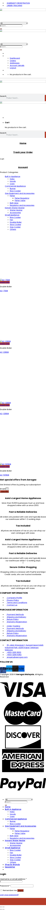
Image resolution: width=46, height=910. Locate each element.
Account (23, 167)
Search (3, 96)
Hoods (13, 181)
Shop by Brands (12, 864)
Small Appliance (12, 215)
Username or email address (13, 879)
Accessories (15, 212)
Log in (20, 890)
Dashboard (15, 58)
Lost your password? (9, 894)
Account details (17, 65)
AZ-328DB (4, 413)
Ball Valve (14, 203)
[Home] (23, 138)
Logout (13, 67)
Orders (13, 60)
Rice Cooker (15, 191)
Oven (12, 183)
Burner (13, 188)
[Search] (1, 28)
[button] (23, 78)
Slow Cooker (15, 224)
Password (5, 885)
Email (2, 488)
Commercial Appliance (15, 186)
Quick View (5, 282)
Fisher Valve (20, 200)
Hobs (12, 179)
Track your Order (23, 152)
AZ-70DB (4, 290)
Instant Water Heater (15, 207)
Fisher (12, 195)
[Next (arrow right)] (3, 909)
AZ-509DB (4, 475)
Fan (11, 219)
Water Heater (16, 210)
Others (13, 229)
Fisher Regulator (22, 198)
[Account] (23, 163)
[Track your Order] (23, 147)
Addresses (15, 63)
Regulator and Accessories (22, 205)
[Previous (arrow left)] (1, 909)
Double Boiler (16, 222)
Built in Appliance (12, 176)
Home (23, 143)
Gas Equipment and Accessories (19, 193)
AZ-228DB (4, 352)
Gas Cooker (15, 227)
